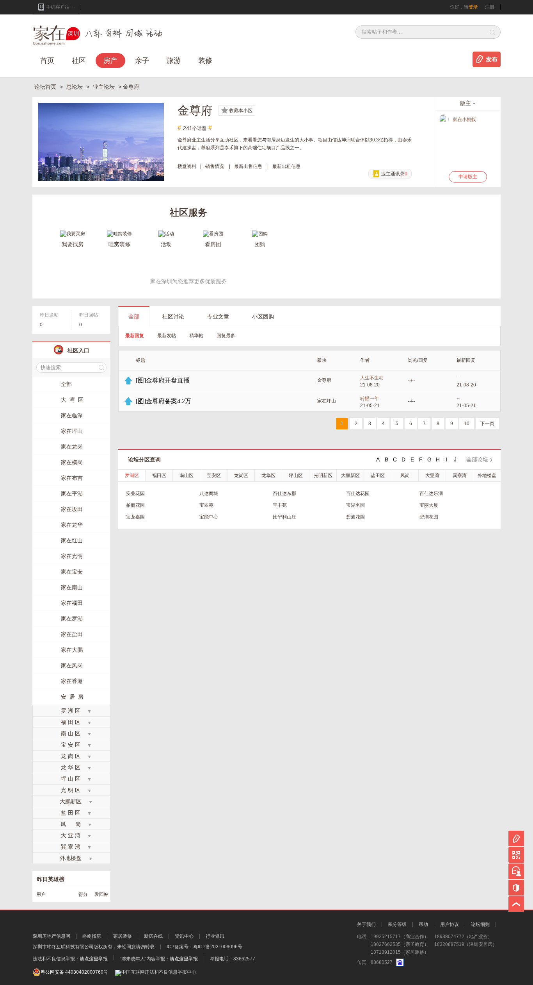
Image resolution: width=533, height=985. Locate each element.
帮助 (423, 924)
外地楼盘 (487, 475)
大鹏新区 (350, 475)
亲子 (142, 60)
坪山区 (296, 475)
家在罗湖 (72, 618)
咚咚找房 (91, 936)
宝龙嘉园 (135, 517)
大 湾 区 (72, 400)
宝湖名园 (355, 505)
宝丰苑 (280, 505)
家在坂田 (72, 509)
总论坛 (75, 87)
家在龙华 (72, 525)
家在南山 (72, 587)
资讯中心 (184, 936)
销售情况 (214, 166)
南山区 (186, 475)
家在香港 (72, 681)
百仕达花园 (358, 493)
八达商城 (208, 493)
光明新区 (323, 475)
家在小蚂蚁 (464, 119)
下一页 (487, 423)
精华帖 (196, 335)
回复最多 (226, 335)
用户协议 (449, 924)
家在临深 (72, 415)
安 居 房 (72, 697)
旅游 (174, 60)
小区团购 (263, 316)
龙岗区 (241, 475)
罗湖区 (132, 475)
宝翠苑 (206, 505)
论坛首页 (46, 87)
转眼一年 (369, 398)
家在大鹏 (72, 650)
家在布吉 (72, 478)
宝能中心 (208, 517)
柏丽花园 (135, 505)
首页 (47, 60)
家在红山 (72, 540)
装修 (205, 60)
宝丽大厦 (428, 505)
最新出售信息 (248, 166)
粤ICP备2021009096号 (217, 946)
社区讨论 (173, 316)
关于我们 (366, 924)
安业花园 (135, 493)
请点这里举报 (94, 959)
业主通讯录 (394, 174)
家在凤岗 (72, 665)
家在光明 (72, 556)
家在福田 (72, 603)
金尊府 (324, 380)
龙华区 (268, 475)
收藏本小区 (240, 110)
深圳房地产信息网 (51, 936)
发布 (491, 59)
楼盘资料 (187, 166)
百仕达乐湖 (431, 493)
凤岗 (405, 475)
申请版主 (467, 176)
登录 (473, 7)
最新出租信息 (286, 166)
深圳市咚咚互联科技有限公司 (63, 946)
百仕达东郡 (284, 493)
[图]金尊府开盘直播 (163, 380)
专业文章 (218, 316)
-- (458, 378)
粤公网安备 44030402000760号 (74, 972)
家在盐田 (72, 634)
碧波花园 (355, 517)
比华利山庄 (284, 517)
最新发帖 (166, 335)
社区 (79, 60)
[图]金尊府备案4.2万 (163, 401)
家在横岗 (72, 462)
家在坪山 (326, 401)
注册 (489, 7)
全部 (133, 316)
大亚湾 (432, 475)
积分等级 (397, 924)
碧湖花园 (428, 517)
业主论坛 (104, 87)
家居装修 (122, 936)
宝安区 (214, 475)
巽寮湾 (460, 475)
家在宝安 (72, 571)
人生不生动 (372, 378)
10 (466, 423)
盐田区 (378, 475)
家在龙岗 (72, 446)
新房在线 (153, 936)
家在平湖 (72, 493)
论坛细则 (480, 924)
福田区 (159, 475)
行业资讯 (215, 936)
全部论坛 (477, 459)
